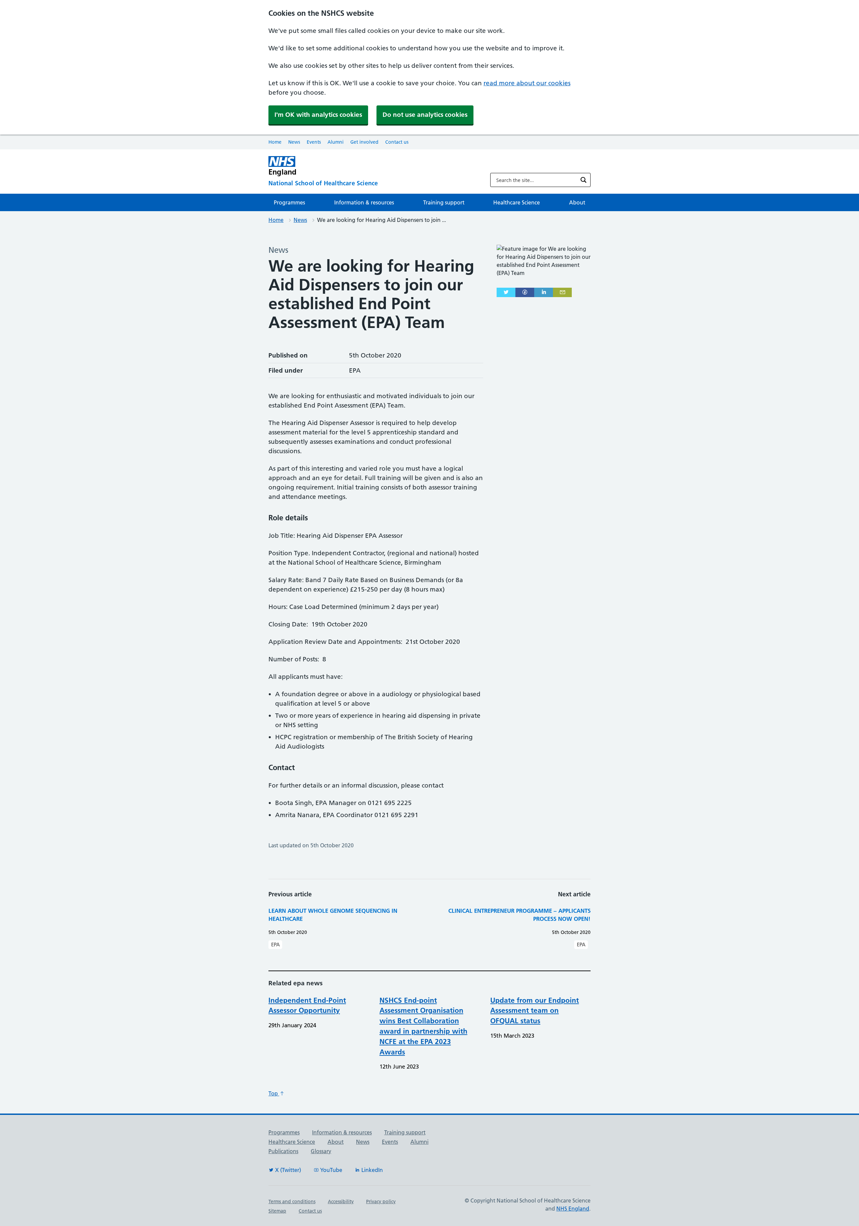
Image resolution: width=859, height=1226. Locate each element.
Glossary (321, 1151)
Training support (443, 202)
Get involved (364, 142)
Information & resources (364, 202)
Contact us (396, 142)
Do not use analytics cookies (425, 115)
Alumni (335, 142)
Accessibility (341, 1201)
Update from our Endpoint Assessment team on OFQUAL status (534, 1010)
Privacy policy (381, 1201)
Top (273, 1093)
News (294, 142)
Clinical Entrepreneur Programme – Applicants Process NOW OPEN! (519, 914)
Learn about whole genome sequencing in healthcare (332, 914)
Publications (283, 1151)
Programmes (289, 202)
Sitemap (277, 1211)
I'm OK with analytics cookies (318, 115)
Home (275, 142)
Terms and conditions (291, 1201)
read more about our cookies (527, 83)
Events (314, 142)
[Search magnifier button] (583, 180)
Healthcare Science (516, 202)
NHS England (572, 1208)
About (577, 202)
